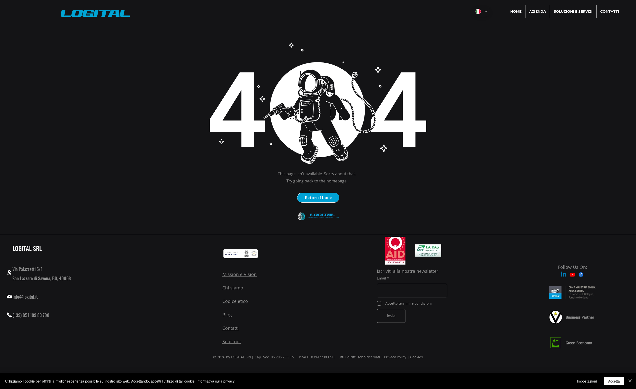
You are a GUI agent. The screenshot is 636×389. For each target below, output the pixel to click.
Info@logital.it (25, 296)
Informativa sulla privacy (216, 381)
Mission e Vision (239, 274)
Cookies (416, 357)
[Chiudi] (630, 381)
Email (381, 278)
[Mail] (9, 296)
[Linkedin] (563, 275)
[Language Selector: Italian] (481, 11)
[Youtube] (572, 275)
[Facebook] (581, 275)
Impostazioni (587, 381)
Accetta (614, 381)
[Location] (9, 273)
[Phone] (9, 315)
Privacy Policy (395, 357)
